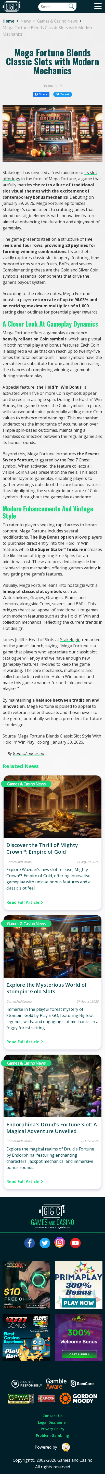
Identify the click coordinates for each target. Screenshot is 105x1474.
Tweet (64, 94)
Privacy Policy (52, 1428)
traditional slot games (77, 610)
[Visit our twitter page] (44, 1243)
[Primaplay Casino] (78, 1307)
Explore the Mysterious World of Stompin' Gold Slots (46, 988)
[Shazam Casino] (78, 1359)
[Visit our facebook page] (29, 1243)
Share (43, 94)
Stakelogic (70, 639)
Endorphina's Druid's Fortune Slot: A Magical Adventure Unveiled (51, 1128)
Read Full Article (23, 902)
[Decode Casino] (26, 1307)
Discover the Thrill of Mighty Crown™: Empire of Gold (42, 848)
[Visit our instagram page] (60, 1243)
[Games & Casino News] (52, 836)
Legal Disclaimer (52, 1422)
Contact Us (52, 1415)
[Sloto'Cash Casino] (26, 1359)
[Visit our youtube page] (75, 1243)
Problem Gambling (52, 1435)
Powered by (46, 1447)
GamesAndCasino (28, 753)
